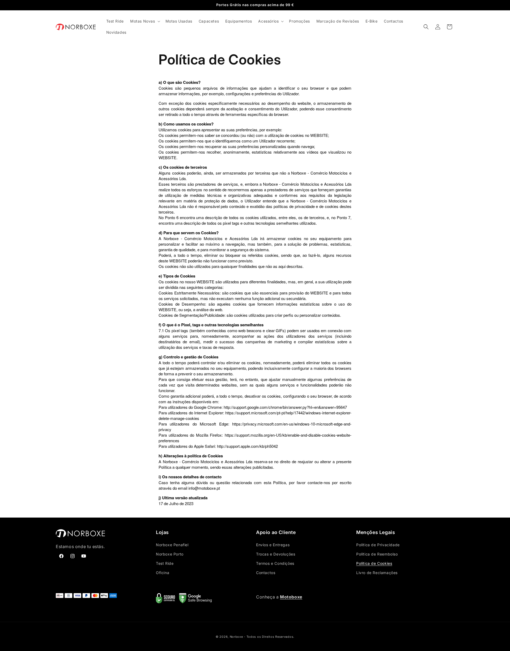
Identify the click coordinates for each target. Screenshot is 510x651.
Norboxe (236, 637)
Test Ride (164, 563)
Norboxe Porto (170, 554)
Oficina (162, 572)
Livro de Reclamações (377, 572)
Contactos (265, 572)
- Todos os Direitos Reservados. (269, 637)
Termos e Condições (275, 563)
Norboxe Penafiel (172, 544)
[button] (144, 21)
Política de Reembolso (377, 554)
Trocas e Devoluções (275, 554)
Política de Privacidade (378, 544)
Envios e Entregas (273, 544)
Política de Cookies (374, 563)
